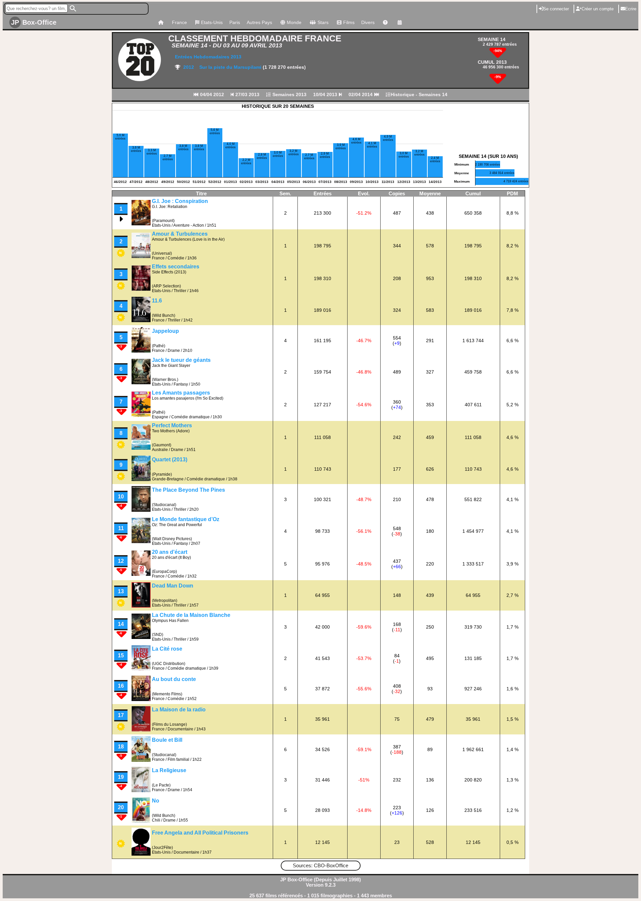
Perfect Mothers (172, 425)
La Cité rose (167, 649)
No (155, 801)
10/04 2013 (326, 94)
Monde (294, 22)
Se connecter (556, 8)
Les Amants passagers (181, 393)
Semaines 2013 (288, 94)
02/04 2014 (361, 94)
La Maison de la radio (179, 709)
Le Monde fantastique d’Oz (185, 519)
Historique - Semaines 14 (419, 94)
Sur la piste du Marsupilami (231, 67)
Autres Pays (259, 22)
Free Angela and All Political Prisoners (200, 833)
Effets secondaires (175, 266)
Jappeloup (165, 331)
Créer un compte (598, 8)
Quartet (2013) (169, 459)
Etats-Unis (212, 22)
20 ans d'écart (169, 552)
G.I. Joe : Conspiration (180, 201)
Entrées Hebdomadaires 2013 (208, 56)
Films (349, 22)
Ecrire (630, 8)
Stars (323, 22)
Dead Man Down (172, 586)
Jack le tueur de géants (181, 360)
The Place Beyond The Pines (188, 490)
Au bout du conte (174, 679)
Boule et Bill (167, 740)
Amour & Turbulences (180, 234)
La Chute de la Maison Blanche (191, 615)
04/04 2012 (211, 94)
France (179, 22)
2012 (188, 67)
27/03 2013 (246, 94)
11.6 (157, 300)
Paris (234, 22)
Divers (368, 22)
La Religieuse (169, 770)
